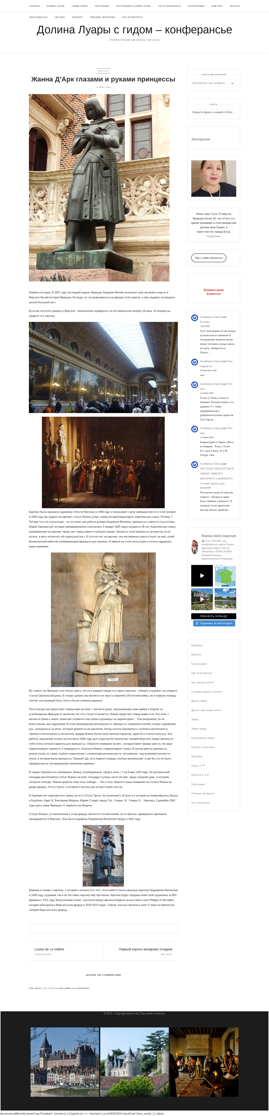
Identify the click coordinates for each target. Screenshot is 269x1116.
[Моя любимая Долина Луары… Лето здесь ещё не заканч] (225, 576)
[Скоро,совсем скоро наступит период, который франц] (202, 599)
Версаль (235, 6)
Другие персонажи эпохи (206, 710)
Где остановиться (169, 6)
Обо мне (60, 17)
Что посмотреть (132, 17)
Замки (195, 719)
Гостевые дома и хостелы (206, 691)
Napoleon (196, 645)
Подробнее (214, 236)
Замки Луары (79, 6)
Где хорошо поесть (202, 682)
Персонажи (102, 6)
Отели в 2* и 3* (200, 774)
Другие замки (199, 700)
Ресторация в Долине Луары (133, 6)
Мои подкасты (38, 17)
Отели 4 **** (198, 765)
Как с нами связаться (208, 257)
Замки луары (199, 728)
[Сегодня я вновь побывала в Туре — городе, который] (202, 576)
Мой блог (217, 6)
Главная (34, 6)
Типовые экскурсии (102, 17)
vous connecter (50, 988)
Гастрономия (196, 6)
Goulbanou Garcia (211, 316)
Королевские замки (202, 737)
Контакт (77, 17)
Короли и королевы (202, 747)
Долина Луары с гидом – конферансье (134, 29)
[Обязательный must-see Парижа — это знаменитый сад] (225, 599)
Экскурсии (200, 139)
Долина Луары (55, 6)
